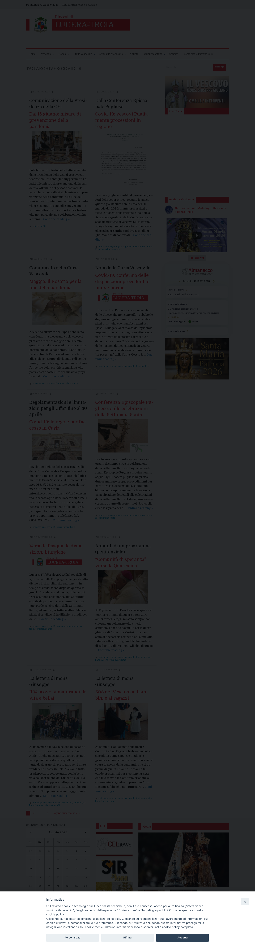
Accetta (182, 937)
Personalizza (72, 937)
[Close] (245, 901)
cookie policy (171, 927)
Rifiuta (127, 937)
